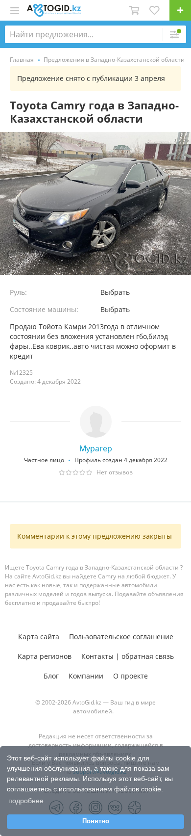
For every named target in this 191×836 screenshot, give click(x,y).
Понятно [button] (95, 821)
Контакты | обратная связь (127, 656)
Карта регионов (45, 656)
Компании (86, 675)
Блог (51, 675)
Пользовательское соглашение (121, 636)
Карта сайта (38, 636)
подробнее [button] (26, 801)
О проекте (130, 675)
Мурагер (95, 448)
